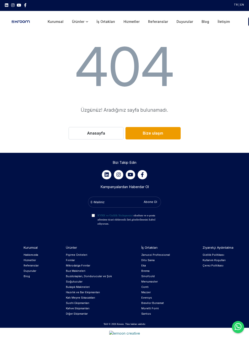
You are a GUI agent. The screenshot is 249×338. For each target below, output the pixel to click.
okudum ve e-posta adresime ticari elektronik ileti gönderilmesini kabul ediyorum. (126, 219)
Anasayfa (96, 133)
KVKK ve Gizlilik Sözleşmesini (115, 215)
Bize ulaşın (153, 133)
